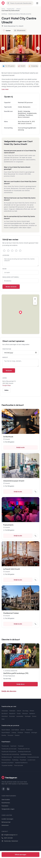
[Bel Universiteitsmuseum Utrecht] (35, 491)
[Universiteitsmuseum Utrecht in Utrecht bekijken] (20, 465)
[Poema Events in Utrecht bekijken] (20, 509)
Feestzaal (20, 746)
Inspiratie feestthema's (21, 762)
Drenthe (4, 735)
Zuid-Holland (15, 729)
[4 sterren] (16, 250)
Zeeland (17, 735)
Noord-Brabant (6, 732)
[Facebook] (3, 789)
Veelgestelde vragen (8, 809)
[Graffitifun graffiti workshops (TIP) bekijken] (20, 655)
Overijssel (20, 732)
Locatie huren (31, 760)
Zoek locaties (6, 799)
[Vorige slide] (3, 48)
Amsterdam (5, 710)
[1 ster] (4, 250)
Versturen (9, 370)
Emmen (34, 716)
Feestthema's (6, 802)
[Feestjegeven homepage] (3, 3)
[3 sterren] (12, 250)
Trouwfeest (23, 760)
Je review (5, 255)
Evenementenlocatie (33, 757)
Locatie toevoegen (7, 819)
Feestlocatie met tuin (24, 748)
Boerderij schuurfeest (7, 762)
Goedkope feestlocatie (24, 751)
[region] (20, 314)
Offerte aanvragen (20, 854)
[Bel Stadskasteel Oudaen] (35, 624)
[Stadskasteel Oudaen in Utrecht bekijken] (20, 597)
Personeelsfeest (6, 760)
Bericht (5, 357)
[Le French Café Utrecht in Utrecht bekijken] (20, 553)
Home (3, 9)
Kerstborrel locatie (7, 757)
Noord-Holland (6, 729)
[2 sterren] (8, 250)
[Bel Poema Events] (35, 536)
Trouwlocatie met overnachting (10, 754)
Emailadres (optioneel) (10, 277)
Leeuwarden (19, 716)
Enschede (12, 716)
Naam (4, 268)
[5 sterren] (20, 250)
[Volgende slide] (38, 48)
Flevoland (10, 735)
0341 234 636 (8, 838)
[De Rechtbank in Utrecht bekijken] (20, 421)
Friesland (27, 732)
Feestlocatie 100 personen (9, 751)
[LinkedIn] (8, 789)
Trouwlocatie (5, 746)
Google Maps (6, 385)
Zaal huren (13, 746)
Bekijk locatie (20, 447)
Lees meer (5, 89)
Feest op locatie (18, 765)
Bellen (6, 390)
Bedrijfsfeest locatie (26, 754)
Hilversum (25, 713)
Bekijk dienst (20, 684)
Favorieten (5, 806)
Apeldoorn (32, 713)
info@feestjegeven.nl (10, 835)
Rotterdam (12, 710)
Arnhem (32, 710)
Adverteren (5, 825)
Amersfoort (5, 716)
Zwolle (19, 713)
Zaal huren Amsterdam (19, 757)
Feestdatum (6, 349)
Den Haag (25, 710)
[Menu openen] (37, 3)
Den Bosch (5, 713)
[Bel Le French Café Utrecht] (35, 580)
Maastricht (12, 713)
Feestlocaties (10, 9)
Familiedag (15, 760)
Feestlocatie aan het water (9, 748)
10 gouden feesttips (7, 765)
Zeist (3, 719)
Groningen (28, 716)
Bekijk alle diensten (9, 691)
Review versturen (11, 286)
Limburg (14, 732)
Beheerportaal (6, 822)
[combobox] (19, 3)
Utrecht (18, 9)
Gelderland (29, 729)
